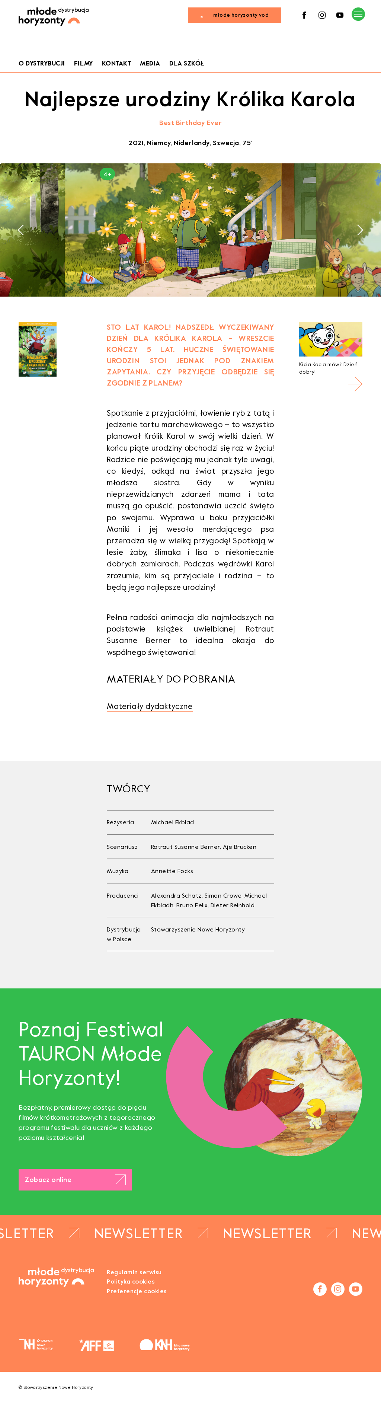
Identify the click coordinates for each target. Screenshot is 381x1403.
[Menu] (358, 14)
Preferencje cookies (137, 1291)
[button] (23, 230)
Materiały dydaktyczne (150, 707)
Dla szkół (187, 63)
